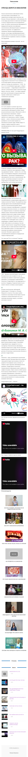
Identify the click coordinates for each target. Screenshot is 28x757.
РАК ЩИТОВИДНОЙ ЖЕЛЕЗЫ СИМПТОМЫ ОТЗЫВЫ (16, 689)
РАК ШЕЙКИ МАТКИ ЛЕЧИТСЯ (16, 714)
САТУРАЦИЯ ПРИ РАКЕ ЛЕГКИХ (17, 680)
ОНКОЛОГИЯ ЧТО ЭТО (14, 671)
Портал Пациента (14, 752)
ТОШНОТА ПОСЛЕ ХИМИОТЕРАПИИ (13, 723)
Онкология (14, 1)
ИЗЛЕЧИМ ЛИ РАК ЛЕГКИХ (15, 706)
